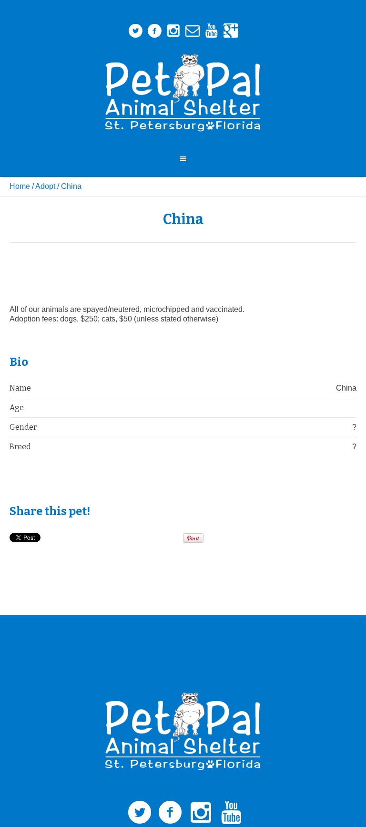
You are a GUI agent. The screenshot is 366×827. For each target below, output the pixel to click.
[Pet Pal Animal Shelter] (183, 731)
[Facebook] (154, 31)
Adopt (45, 186)
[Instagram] (173, 31)
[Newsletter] (192, 31)
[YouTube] (211, 31)
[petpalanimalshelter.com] (182, 93)
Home (20, 186)
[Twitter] (135, 31)
